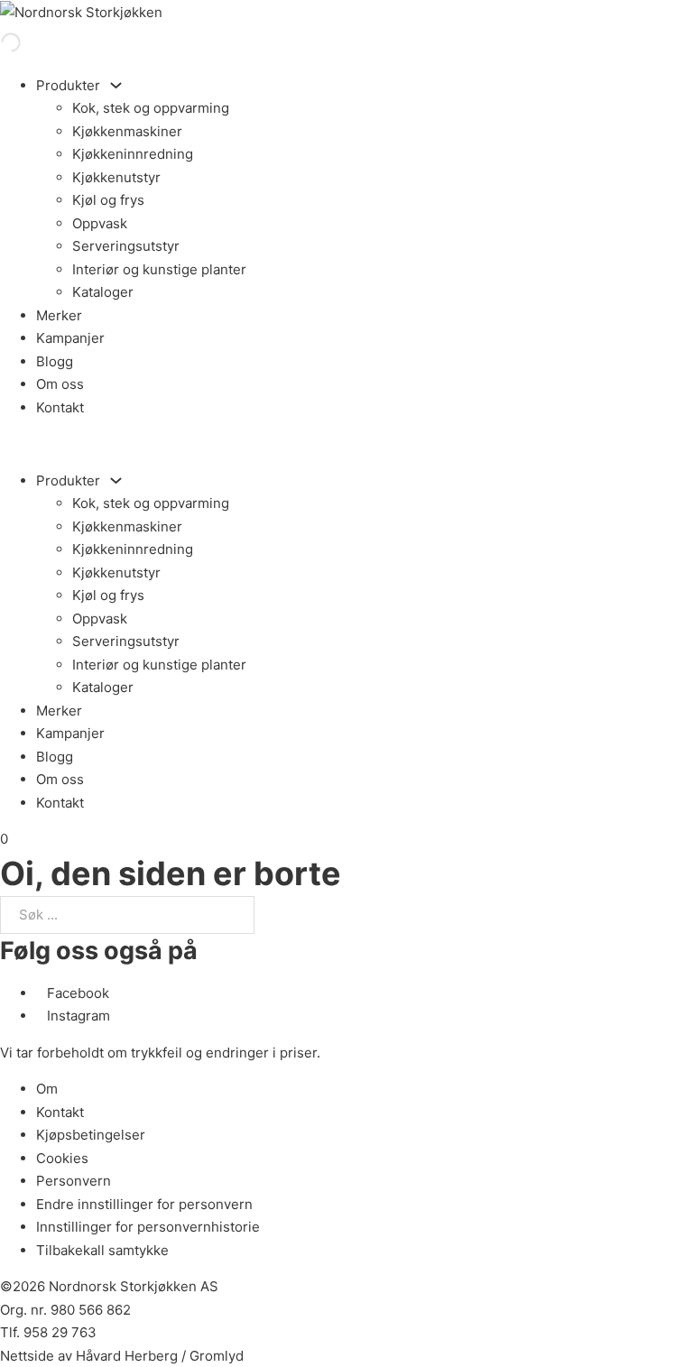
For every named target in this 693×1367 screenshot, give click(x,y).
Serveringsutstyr (126, 245)
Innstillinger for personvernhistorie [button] (148, 1226)
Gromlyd (216, 1355)
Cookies (62, 1158)
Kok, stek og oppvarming (150, 107)
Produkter (68, 85)
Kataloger (103, 291)
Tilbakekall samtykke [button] (102, 1250)
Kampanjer (70, 337)
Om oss (60, 384)
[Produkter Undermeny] (116, 85)
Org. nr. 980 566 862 (65, 1309)
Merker (59, 315)
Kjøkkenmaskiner (127, 131)
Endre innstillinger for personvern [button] (144, 1204)
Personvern (73, 1180)
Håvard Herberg (127, 1355)
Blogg (54, 361)
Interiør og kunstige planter (159, 269)
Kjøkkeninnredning (132, 153)
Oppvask (99, 223)
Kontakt (60, 407)
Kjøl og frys (108, 199)
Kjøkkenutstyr (116, 177)
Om (47, 1088)
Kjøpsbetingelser (90, 1134)
